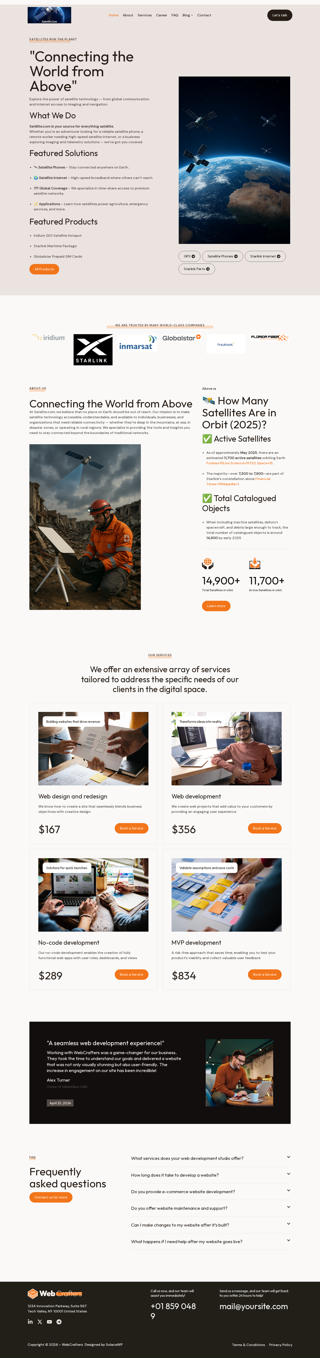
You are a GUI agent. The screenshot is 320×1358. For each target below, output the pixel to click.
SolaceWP (114, 1344)
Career (161, 15)
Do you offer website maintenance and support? (179, 1208)
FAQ (175, 15)
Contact (204, 15)
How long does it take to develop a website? (175, 1175)
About (128, 15)
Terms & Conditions (248, 1345)
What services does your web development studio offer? (187, 1158)
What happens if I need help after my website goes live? (187, 1241)
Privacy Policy (280, 1345)
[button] (211, 1161)
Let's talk (280, 15)
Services (145, 15)
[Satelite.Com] (49, 15)
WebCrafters (72, 1344)
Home (113, 15)
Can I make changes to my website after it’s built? (180, 1225)
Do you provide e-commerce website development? (183, 1191)
